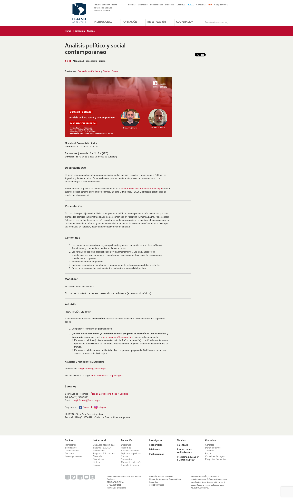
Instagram (102, 407)
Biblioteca (169, 5)
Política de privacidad (116, 488)
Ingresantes (70, 445)
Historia (96, 462)
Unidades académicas (104, 445)
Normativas (98, 459)
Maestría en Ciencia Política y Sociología (141, 188)
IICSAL (191, 5)
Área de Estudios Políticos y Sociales (109, 394)
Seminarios (126, 459)
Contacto (209, 445)
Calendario (143, 5)
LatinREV (181, 5)
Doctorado (126, 445)
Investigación (156, 21)
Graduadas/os (72, 450)
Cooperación (184, 21)
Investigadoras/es (73, 456)
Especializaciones (130, 450)
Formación (129, 21)
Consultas (201, 5)
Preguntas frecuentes (215, 459)
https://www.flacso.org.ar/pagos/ (107, 375)
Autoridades (99, 450)
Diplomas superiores (131, 453)
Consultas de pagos (215, 456)
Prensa (96, 465)
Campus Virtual (221, 5)
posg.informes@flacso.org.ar (117, 337)
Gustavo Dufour (110, 71)
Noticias (131, 5)
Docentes (69, 453)
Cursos (91, 31)
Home (68, 31)
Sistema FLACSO (102, 447)
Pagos (208, 453)
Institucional (103, 21)
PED (210, 5)
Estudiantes (71, 447)
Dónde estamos (213, 447)
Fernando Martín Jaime (89, 71)
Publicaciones (156, 5)
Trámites (209, 450)
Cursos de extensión (131, 462)
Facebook (87, 407)
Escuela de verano (130, 465)
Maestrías (126, 447)
